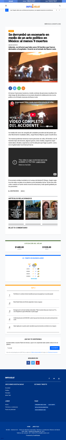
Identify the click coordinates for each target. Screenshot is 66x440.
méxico (23, 191)
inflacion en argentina (41, 407)
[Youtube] (38, 363)
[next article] (56, 10)
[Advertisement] (33, 17)
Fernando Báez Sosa (40, 404)
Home (6, 404)
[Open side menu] (6, 5)
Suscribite (54, 348)
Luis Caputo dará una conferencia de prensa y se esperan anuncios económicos (31, 10)
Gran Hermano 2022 (40, 409)
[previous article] (59, 10)
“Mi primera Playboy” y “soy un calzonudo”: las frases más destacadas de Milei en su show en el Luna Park (16, 213)
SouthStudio (36, 435)
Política (7, 390)
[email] (23, 88)
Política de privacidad (36, 352)
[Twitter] (33, 363)
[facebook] (10, 88)
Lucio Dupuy (51, 404)
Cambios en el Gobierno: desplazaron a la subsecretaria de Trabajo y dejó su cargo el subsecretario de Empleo (50, 213)
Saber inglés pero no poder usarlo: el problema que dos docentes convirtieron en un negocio (34, 326)
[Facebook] (28, 363)
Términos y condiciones (11, 407)
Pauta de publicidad (10, 409)
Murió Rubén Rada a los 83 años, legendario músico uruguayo (27, 302)
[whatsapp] (19, 88)
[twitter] (14, 88)
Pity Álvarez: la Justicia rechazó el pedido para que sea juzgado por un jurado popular (33, 294)
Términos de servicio (52, 352)
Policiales (7, 393)
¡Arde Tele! (8, 395)
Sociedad (7, 388)
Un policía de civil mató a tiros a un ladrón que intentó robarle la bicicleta (33, 215)
